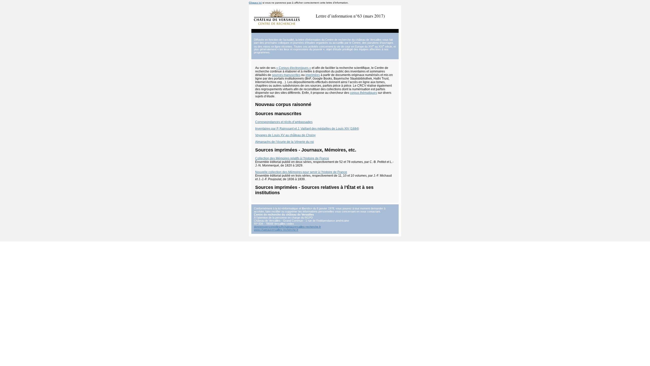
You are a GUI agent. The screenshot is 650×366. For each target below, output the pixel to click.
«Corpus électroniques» (293, 68)
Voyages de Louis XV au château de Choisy (285, 135)
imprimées (312, 75)
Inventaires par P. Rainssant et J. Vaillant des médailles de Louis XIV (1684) (307, 128)
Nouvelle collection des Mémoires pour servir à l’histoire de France (301, 172)
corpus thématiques (363, 93)
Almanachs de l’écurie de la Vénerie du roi (284, 142)
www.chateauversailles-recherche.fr (276, 229)
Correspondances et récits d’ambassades (284, 122)
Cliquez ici (255, 2)
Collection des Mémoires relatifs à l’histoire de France (292, 158)
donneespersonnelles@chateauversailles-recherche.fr (287, 226)
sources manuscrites (286, 75)
